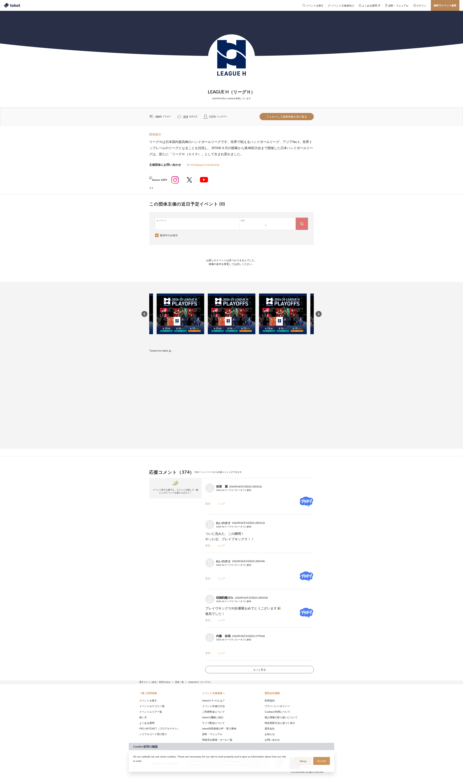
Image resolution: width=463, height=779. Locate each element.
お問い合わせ (272, 739)
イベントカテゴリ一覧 (152, 706)
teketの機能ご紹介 (213, 717)
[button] (133, 765)
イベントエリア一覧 (150, 711)
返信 (207, 503)
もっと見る (259, 669)
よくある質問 (146, 722)
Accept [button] (321, 760)
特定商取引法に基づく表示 (280, 722)
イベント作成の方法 (213, 706)
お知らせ (270, 734)
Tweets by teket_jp (160, 350)
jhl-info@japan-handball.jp (203, 164)
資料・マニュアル (212, 734)
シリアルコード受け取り (153, 734)
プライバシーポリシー (277, 706)
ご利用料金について (213, 711)
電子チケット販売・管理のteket (154, 682)
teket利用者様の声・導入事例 (219, 728)
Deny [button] (303, 761)
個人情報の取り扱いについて (281, 717)
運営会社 (270, 728)
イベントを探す (148, 700)
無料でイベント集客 (445, 5)
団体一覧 (179, 682)
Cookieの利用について (277, 711)
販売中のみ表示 (169, 235)
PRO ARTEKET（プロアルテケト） (159, 728)
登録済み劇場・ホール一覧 (217, 739)
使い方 (143, 717)
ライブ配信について (213, 722)
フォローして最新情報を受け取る (286, 116)
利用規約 (270, 700)
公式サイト (158, 181)
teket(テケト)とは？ (213, 700)
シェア (221, 503)
